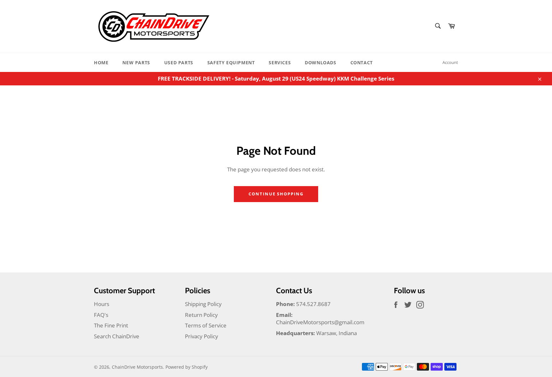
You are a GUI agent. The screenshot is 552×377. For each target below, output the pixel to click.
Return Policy (201, 314)
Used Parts (178, 62)
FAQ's (101, 314)
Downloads (320, 62)
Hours (101, 304)
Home (101, 62)
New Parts (136, 62)
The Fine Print (111, 325)
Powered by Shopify (186, 367)
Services (280, 62)
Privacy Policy (201, 336)
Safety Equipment (231, 62)
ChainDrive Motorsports (137, 367)
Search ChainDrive (116, 336)
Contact (361, 62)
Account (450, 62)
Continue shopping (276, 194)
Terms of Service (205, 325)
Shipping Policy (203, 304)
